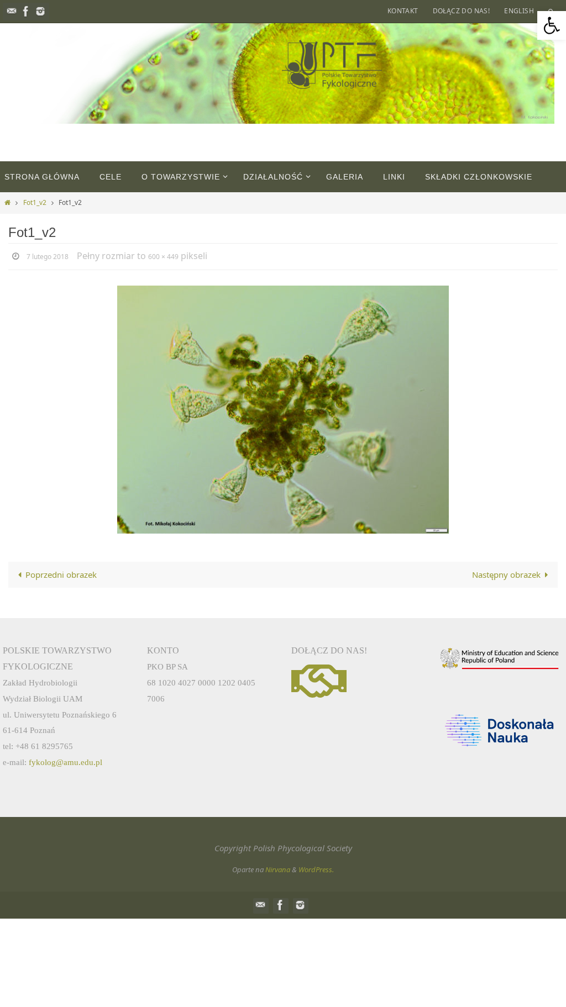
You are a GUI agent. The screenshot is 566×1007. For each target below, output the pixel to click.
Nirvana (277, 868)
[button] (551, 25)
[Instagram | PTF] (40, 11)
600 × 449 (163, 256)
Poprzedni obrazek (61, 572)
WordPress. (316, 868)
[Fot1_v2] (283, 408)
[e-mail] (11, 11)
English (519, 10)
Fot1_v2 (34, 202)
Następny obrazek (506, 572)
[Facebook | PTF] (26, 11)
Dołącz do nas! (461, 10)
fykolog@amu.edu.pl (65, 760)
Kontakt (402, 10)
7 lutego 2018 (48, 256)
